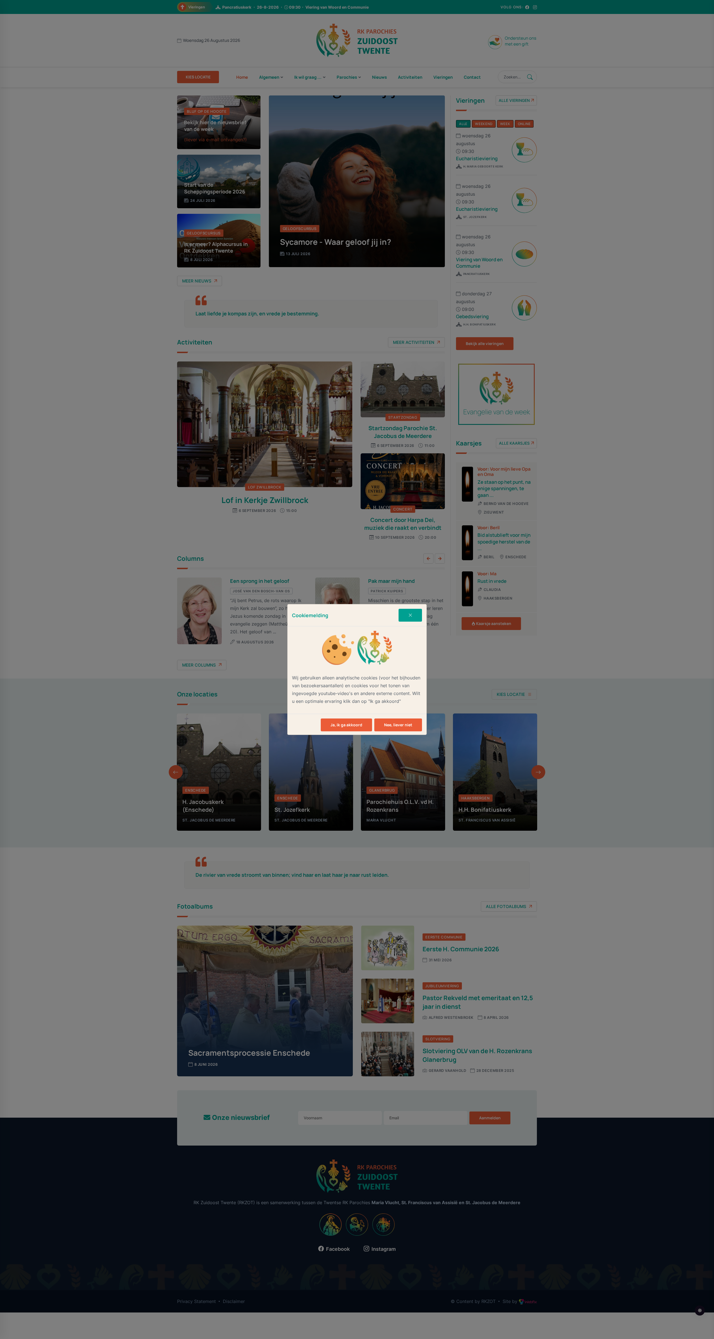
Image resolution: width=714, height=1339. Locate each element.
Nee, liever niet (398, 724)
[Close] (410, 615)
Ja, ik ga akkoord (346, 724)
